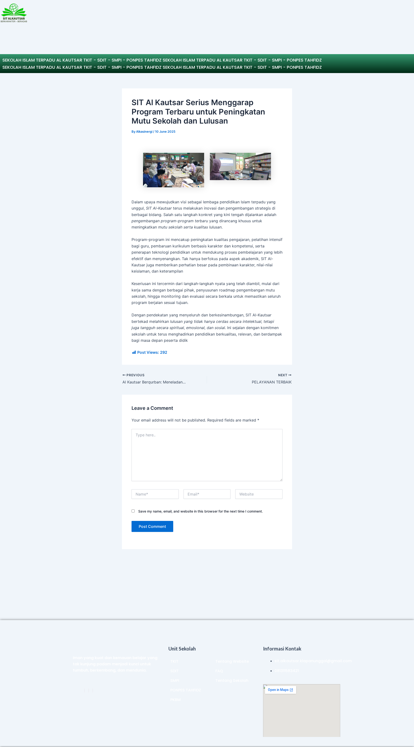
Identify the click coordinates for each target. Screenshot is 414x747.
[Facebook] (84, 690)
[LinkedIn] (88, 690)
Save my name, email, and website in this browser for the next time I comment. (200, 511)
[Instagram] (92, 690)
